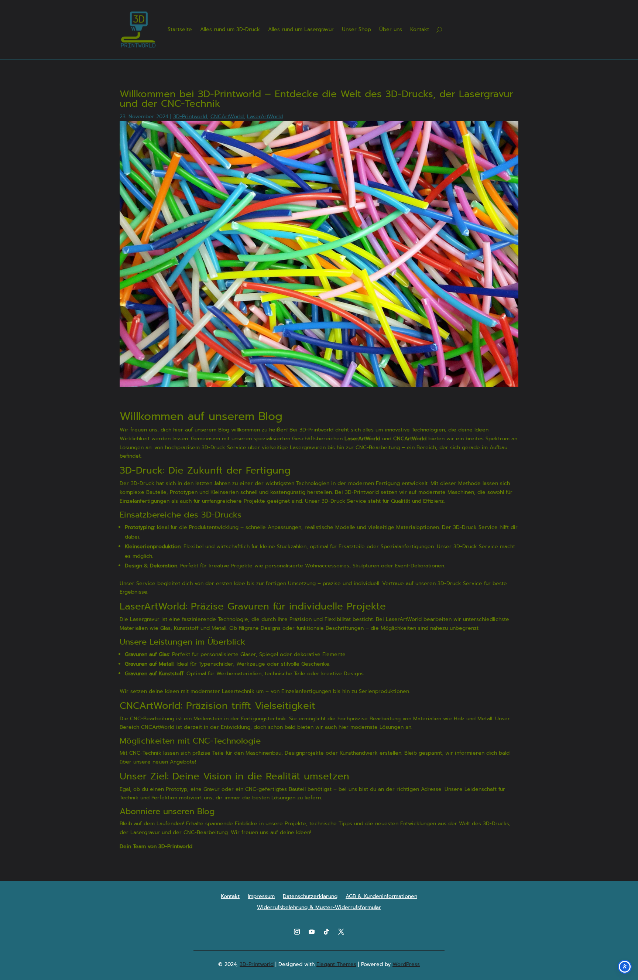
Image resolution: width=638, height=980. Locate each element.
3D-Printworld (190, 116)
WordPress (406, 964)
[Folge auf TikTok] (326, 932)
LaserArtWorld (265, 116)
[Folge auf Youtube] (312, 932)
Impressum (261, 897)
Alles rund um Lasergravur (301, 29)
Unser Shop (356, 29)
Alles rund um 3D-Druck (230, 29)
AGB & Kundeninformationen (381, 897)
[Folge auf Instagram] (297, 932)
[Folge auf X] (341, 932)
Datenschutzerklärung (310, 897)
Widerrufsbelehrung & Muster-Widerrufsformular (319, 908)
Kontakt (419, 29)
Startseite (180, 29)
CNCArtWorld (227, 116)
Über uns (390, 29)
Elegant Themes (336, 964)
